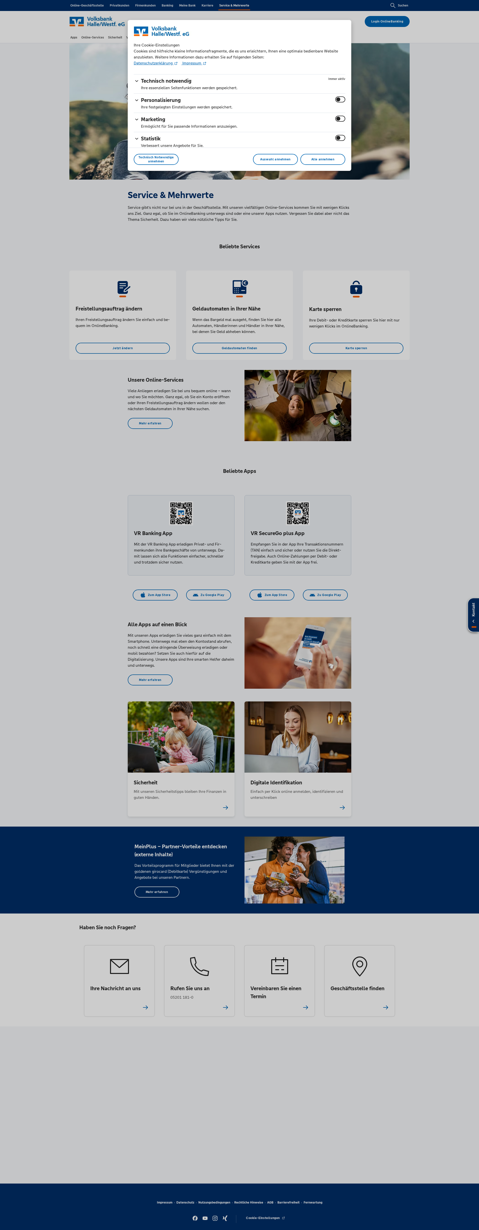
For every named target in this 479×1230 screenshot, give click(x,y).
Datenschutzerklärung (154, 63)
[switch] (340, 99)
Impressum (191, 63)
